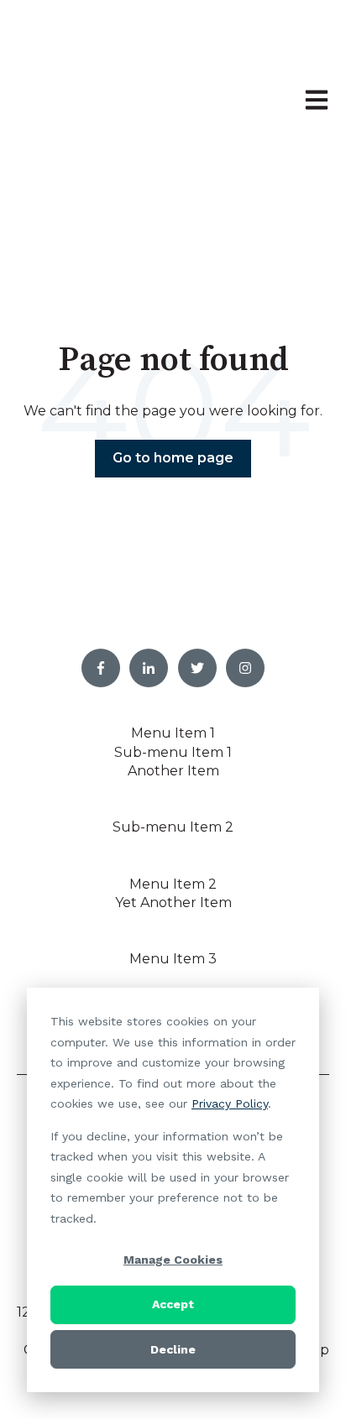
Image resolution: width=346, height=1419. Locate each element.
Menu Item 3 (173, 959)
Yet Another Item (173, 902)
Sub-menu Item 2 (173, 827)
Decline (173, 1349)
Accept (173, 1304)
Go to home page (173, 458)
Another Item (173, 771)
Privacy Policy (229, 1103)
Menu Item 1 (173, 733)
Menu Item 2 (173, 884)
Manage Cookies (173, 1259)
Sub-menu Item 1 (173, 752)
